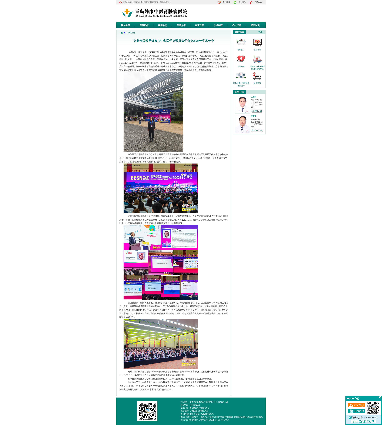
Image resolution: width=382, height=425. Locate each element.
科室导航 (199, 25)
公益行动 (236, 25)
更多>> (261, 32)
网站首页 (125, 25)
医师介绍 (181, 25)
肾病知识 (255, 25)
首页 (125, 33)
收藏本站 (258, 2)
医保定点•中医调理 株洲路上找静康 (257, 66)
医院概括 (144, 25)
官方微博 (226, 2)
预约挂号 (241, 50)
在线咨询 (257, 50)
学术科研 (218, 25)
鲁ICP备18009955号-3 (199, 411)
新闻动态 (162, 25)
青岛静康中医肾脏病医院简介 (241, 83)
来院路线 (257, 83)
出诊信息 (241, 66)
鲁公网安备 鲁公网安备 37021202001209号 (197, 414)
